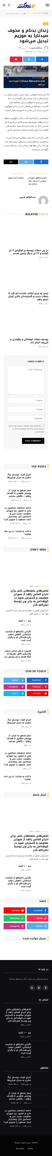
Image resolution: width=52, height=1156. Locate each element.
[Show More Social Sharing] (6, 59)
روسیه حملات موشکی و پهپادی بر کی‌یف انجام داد (29, 341)
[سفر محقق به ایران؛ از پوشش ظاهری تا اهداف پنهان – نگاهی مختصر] (41, 494)
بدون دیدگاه (42, 52)
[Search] (4, 5)
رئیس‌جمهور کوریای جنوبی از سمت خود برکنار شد (37, 181)
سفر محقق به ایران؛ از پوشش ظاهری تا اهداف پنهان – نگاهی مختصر (19, 493)
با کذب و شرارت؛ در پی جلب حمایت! (17, 532)
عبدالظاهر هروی (36, 48)
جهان (45, 23)
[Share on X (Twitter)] (29, 59)
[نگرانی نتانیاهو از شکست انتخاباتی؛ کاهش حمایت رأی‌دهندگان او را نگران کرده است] (41, 635)
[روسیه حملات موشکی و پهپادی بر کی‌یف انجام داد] (26, 322)
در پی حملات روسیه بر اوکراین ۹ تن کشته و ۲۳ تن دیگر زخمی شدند (28, 252)
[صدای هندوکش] (26, 5)
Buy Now (20, 1149)
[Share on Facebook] (42, 59)
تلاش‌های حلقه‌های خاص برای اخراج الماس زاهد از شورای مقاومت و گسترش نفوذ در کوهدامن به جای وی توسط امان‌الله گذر (29, 597)
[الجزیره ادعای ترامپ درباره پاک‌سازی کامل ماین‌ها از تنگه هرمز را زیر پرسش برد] (41, 654)
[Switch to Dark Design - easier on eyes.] (9, 5)
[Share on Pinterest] (16, 59)
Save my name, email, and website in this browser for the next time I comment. (26, 429)
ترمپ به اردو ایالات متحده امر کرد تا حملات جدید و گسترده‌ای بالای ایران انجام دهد (28, 296)
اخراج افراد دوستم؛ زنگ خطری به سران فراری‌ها (19, 476)
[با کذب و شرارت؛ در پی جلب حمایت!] (41, 535)
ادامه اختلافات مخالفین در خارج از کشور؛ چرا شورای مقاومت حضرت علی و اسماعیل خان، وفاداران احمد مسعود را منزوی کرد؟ (17, 513)
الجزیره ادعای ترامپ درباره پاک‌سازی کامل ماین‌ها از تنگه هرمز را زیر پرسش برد (17, 654)
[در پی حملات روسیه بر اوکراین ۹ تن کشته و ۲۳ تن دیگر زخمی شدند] (26, 233)
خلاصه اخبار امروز (16, 178)
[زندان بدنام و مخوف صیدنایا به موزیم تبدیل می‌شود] (26, 77)
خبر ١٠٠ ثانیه (24, 621)
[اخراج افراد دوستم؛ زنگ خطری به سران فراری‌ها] (41, 478)
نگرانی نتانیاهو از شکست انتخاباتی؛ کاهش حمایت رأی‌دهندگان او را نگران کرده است (18, 636)
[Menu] (47, 5)
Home (30, 1149)
